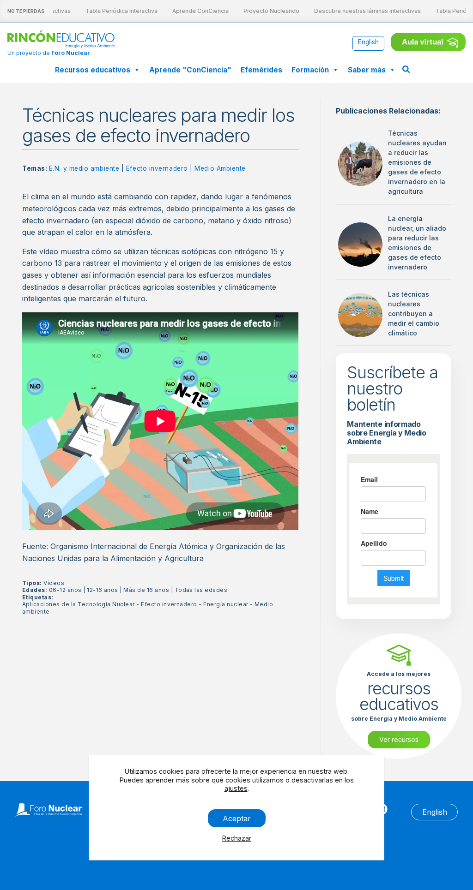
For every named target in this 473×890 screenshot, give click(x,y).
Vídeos (53, 582)
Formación (310, 70)
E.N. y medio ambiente (84, 168)
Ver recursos (398, 739)
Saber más (367, 70)
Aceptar (237, 818)
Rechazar (236, 838)
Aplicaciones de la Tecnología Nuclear (78, 604)
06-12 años (65, 589)
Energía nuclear (225, 604)
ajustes (236, 788)
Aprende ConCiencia (197, 10)
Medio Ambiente (220, 168)
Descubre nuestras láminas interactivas (364, 10)
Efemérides (261, 70)
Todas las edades (201, 589)
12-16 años (102, 589)
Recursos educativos (92, 70)
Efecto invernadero (157, 168)
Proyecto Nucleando (268, 10)
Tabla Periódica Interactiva (118, 10)
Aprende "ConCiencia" (190, 70)
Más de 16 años (146, 589)
